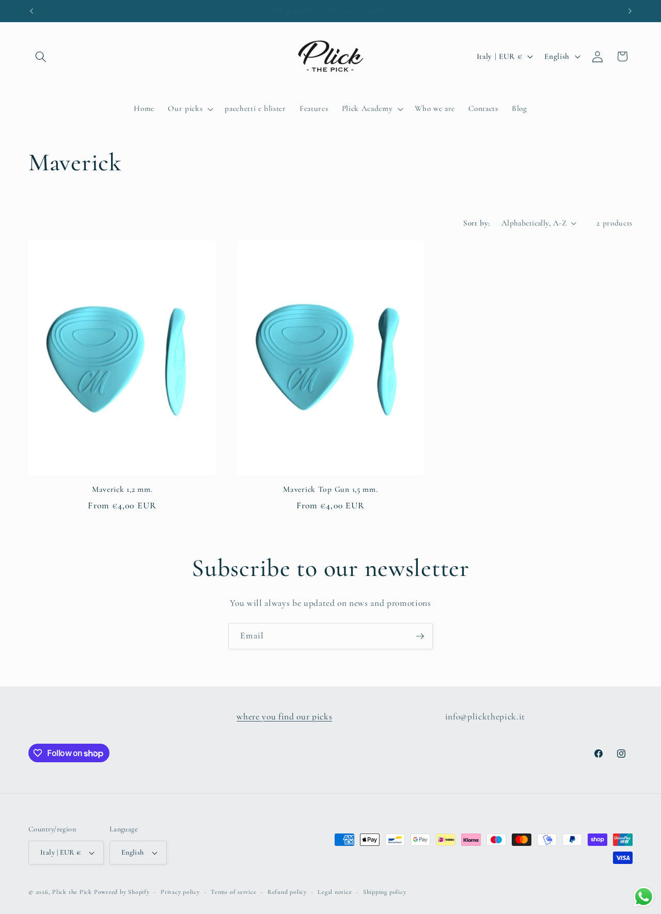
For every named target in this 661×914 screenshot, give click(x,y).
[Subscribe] (419, 636)
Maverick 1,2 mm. (122, 489)
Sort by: (476, 223)
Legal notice (335, 891)
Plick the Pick (72, 891)
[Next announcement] (630, 11)
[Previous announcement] (31, 11)
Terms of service (233, 891)
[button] (40, 56)
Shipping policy (384, 891)
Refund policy (287, 891)
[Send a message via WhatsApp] (644, 897)
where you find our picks (284, 716)
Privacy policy (180, 891)
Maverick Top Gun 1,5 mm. (330, 489)
